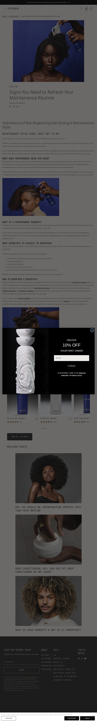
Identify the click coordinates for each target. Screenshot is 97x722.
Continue (71, 366)
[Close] (93, 716)
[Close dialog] (92, 330)
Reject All (87, 718)
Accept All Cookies (72, 718)
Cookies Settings (8, 718)
